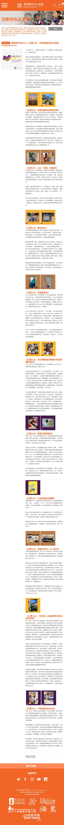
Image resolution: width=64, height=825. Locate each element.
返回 (55, 29)
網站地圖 (31, 766)
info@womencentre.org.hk (38, 790)
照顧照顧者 (30, 756)
